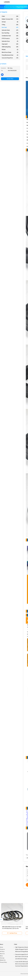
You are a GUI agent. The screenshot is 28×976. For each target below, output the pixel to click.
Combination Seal (10, 35)
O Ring (10, 24)
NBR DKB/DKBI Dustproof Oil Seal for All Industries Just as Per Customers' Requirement (11, 928)
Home (1, 947)
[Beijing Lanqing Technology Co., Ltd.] (7, 2)
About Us (2, 953)
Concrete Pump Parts (10, 57)
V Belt (10, 16)
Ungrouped (10, 44)
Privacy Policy (3, 962)
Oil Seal (10, 21)
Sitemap (2, 958)
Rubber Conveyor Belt (10, 19)
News (1, 955)
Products (2, 949)
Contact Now (10, 78)
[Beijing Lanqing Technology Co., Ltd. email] (2, 74)
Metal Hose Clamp (10, 52)
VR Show (2, 951)
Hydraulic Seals (10, 30)
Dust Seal (10, 27)
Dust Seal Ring (10, 33)
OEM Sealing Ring (10, 46)
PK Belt (10, 49)
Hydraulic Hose (10, 41)
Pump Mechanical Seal (10, 55)
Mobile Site (3, 960)
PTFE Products (10, 38)
